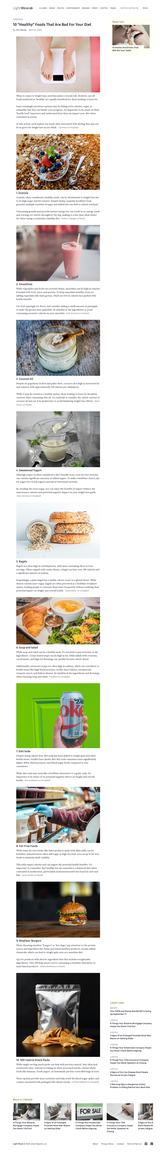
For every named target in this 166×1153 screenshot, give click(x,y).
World (52, 8)
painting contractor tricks (132, 8)
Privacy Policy (107, 1144)
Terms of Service (134, 1144)
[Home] (23, 8)
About (145, 8)
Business (86, 8)
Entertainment (73, 8)
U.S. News (43, 8)
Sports (95, 8)
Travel (113, 8)
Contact (120, 1144)
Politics (60, 8)
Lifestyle (104, 8)
